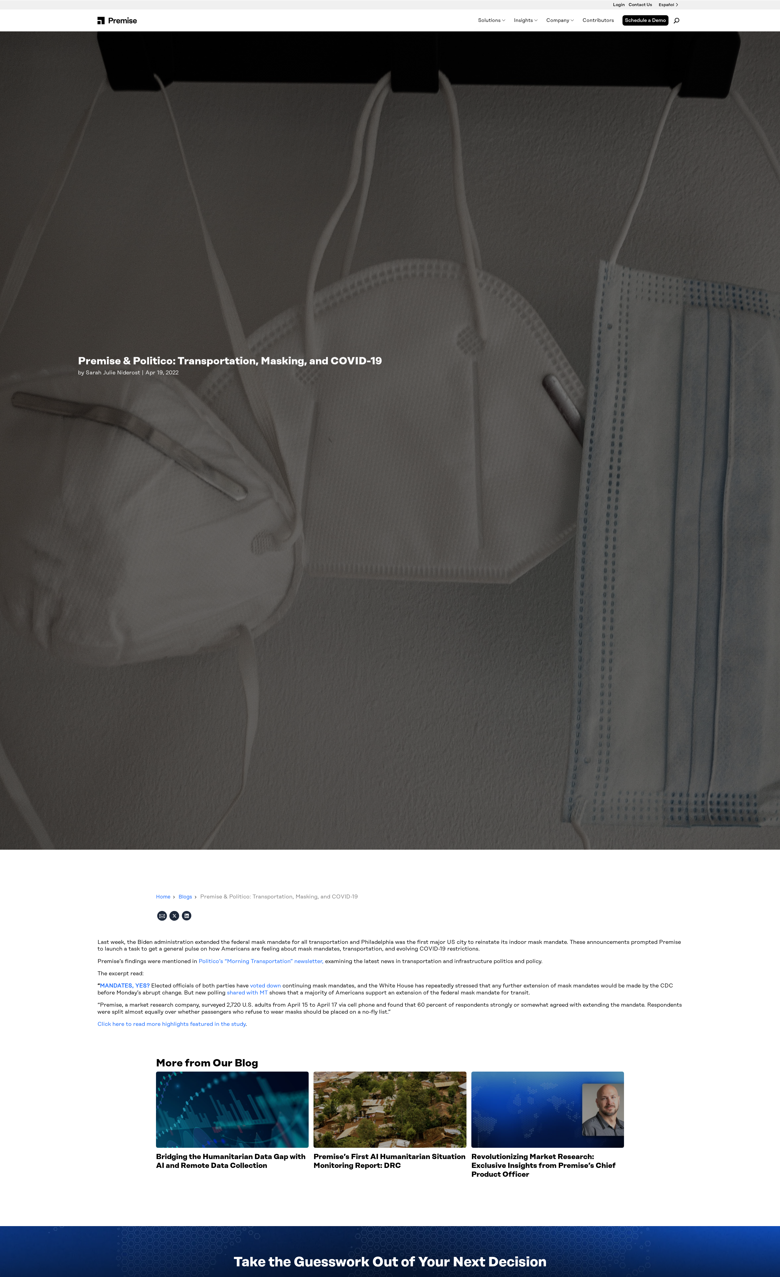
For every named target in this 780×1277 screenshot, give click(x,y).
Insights (523, 20)
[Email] (162, 917)
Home (163, 897)
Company (557, 20)
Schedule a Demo (645, 20)
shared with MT (247, 993)
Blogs (185, 897)
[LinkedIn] (186, 917)
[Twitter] (174, 917)
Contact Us (640, 4)
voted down (265, 986)
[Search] (676, 20)
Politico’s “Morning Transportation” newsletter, (261, 962)
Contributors (598, 20)
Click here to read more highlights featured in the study (172, 1024)
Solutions (489, 20)
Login (619, 4)
